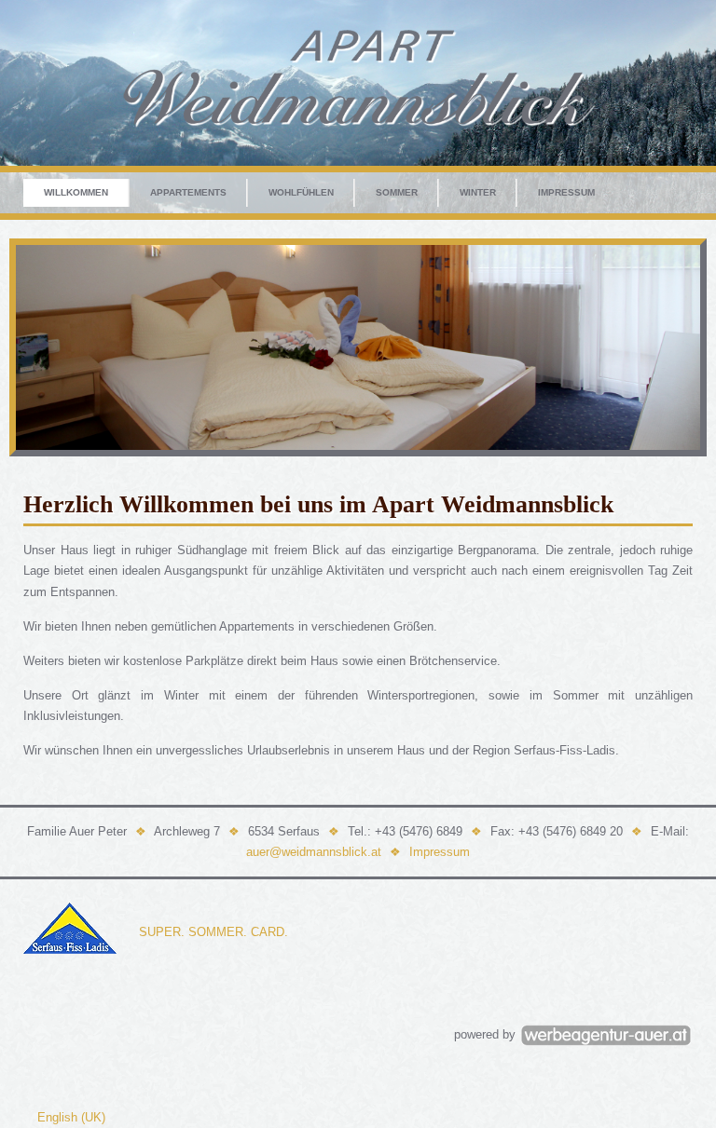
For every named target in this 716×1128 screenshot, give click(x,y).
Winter (478, 192)
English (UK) (71, 1117)
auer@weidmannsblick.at (313, 852)
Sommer (397, 192)
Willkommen (76, 192)
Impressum (566, 192)
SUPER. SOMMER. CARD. (213, 932)
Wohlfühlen (301, 192)
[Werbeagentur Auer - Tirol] (606, 1034)
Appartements (188, 192)
